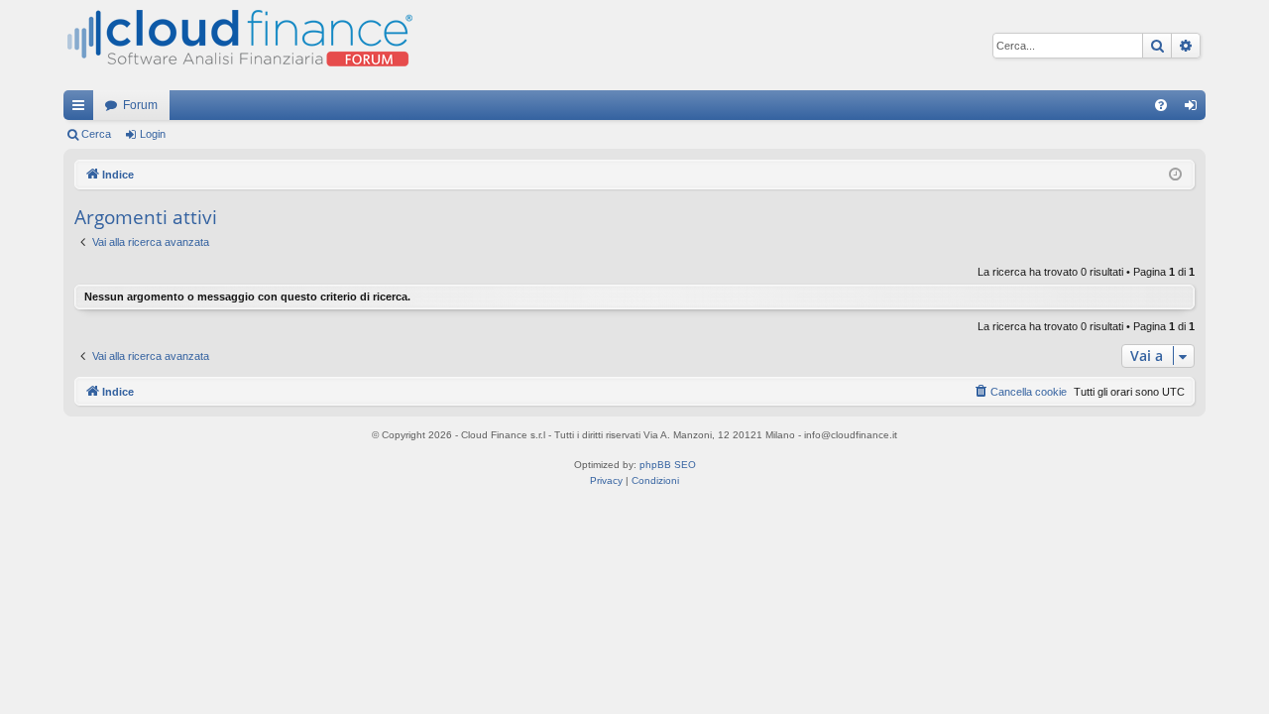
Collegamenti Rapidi (82, 109)
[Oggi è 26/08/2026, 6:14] (1175, 175)
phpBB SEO (667, 464)
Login (153, 134)
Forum (140, 105)
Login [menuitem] (1195, 109)
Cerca (96, 134)
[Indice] (237, 45)
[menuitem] (1161, 105)
